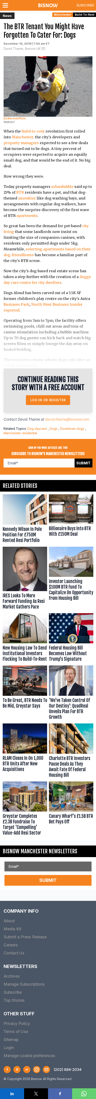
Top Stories (14, 1000)
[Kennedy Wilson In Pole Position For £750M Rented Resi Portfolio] (25, 519)
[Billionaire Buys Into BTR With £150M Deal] (71, 519)
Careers (11, 945)
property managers (21, 143)
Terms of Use (16, 1031)
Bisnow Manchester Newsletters (40, 851)
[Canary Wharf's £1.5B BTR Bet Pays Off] (71, 810)
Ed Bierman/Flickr (15, 118)
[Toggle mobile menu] (6, 5)
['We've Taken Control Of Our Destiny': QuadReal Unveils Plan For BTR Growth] (71, 694)
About (9, 920)
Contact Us (14, 953)
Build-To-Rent (84, 14)
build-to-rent (33, 131)
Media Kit (12, 929)
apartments (27, 215)
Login (9, 1047)
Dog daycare (37, 428)
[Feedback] (46, 1069)
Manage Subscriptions (24, 984)
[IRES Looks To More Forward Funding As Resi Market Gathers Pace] (25, 579)
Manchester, (23, 137)
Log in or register (48, 400)
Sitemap (11, 1039)
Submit (83, 463)
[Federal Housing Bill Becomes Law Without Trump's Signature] (71, 638)
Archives (12, 976)
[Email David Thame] (43, 48)
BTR (20, 192)
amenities (27, 198)
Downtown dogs (72, 428)
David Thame (29, 419)
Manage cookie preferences (29, 1055)
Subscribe (85, 5)
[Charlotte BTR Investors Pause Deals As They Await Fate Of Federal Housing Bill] (71, 752)
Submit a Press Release (25, 937)
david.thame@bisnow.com (67, 419)
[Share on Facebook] (60, 1093)
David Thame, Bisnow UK (22, 48)
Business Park (16, 304)
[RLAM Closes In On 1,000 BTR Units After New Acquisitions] (25, 752)
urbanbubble (62, 186)
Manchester (62, 14)
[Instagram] (36, 1069)
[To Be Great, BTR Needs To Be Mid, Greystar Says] (25, 694)
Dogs (53, 428)
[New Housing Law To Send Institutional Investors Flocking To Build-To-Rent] (25, 638)
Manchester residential (20, 433)
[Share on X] (36, 1093)
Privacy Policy (17, 1023)
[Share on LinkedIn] (12, 1093)
